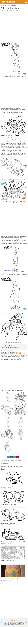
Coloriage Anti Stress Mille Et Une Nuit (10, 579)
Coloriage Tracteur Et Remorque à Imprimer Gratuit (13, 541)
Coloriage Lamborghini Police (8, 523)
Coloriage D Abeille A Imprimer (8, 486)
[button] (26, 1)
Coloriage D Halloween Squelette (8, 504)
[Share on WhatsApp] (14, 457)
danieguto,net (18, 352)
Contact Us (5, 619)
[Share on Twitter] (8, 457)
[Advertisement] (14, 26)
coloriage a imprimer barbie (8, 460)
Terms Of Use (15, 619)
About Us (20, 619)
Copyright (10, 619)
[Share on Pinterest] (17, 457)
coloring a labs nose (5, 463)
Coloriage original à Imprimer (8, 560)
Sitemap (15, 620)
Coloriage (4, 10)
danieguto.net (8, 1)
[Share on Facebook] (11, 457)
